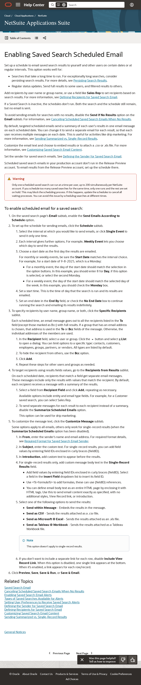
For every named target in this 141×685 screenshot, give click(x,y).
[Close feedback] (82, 660)
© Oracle (14, 673)
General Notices (15, 632)
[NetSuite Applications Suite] (36, 38)
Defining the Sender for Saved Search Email (92, 156)
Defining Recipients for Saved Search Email (88, 97)
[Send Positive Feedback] (133, 660)
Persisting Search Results (90, 80)
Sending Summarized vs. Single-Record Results (66, 138)
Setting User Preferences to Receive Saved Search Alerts (41, 602)
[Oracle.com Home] (8, 4)
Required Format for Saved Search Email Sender (56, 441)
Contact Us (46, 673)
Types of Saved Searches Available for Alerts (33, 598)
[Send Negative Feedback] (123, 660)
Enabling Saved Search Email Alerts (28, 595)
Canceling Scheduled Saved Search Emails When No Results (91, 119)
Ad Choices (72, 679)
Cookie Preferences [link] (121, 673)
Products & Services (67, 673)
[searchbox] (96, 4)
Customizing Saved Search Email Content (54, 149)
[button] (18, 5)
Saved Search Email (17, 587)
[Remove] (64, 5)
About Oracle (29, 673)
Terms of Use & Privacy (94, 673)
